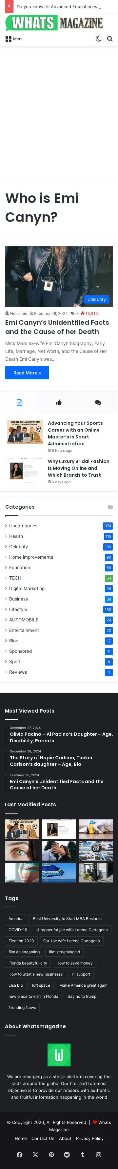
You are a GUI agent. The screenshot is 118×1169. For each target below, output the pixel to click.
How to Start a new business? (36, 974)
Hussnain (18, 313)
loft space (41, 985)
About (65, 1138)
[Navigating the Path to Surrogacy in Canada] (22, 872)
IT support (81, 974)
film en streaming (24, 951)
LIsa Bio (16, 985)
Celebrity (18, 546)
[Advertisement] (59, 112)
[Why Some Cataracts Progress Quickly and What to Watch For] (22, 851)
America (16, 918)
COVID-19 (18, 929)
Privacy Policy (90, 1138)
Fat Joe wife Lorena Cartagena (71, 940)
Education (19, 567)
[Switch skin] (98, 38)
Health (16, 536)
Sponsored (20, 651)
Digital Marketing (27, 588)
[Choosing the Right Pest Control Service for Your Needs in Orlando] (96, 829)
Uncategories (23, 525)
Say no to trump (82, 996)
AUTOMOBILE (23, 619)
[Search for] (110, 38)
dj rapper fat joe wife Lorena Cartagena (72, 929)
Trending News (22, 1007)
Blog (13, 640)
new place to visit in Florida (33, 996)
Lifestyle (18, 609)
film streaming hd (64, 951)
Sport (15, 661)
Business (18, 598)
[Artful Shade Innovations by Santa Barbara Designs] (59, 872)
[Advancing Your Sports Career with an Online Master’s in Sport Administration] (25, 432)
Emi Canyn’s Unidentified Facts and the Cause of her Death (57, 327)
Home (21, 1138)
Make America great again (83, 985)
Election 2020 (21, 940)
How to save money (74, 963)
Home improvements (31, 557)
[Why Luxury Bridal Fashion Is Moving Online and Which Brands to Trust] (25, 470)
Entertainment (24, 630)
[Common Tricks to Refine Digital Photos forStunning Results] (96, 851)
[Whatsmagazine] (59, 22)
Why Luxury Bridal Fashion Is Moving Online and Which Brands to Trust (78, 468)
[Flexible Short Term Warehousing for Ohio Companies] (96, 872)
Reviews (18, 672)
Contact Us (42, 1138)
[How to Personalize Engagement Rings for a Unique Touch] (59, 851)
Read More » (27, 372)
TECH (15, 578)
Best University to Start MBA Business (67, 918)
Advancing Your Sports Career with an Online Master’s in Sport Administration (75, 433)
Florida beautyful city (28, 963)
